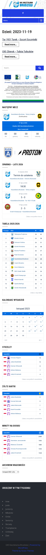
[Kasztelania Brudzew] (6, 117)
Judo (7, 505)
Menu (5, 20)
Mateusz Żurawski (17, 444)
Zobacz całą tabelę (36, 293)
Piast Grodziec (19, 255)
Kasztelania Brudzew (21, 259)
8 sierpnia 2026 (23, 172)
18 (35, 326)
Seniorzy (9, 520)
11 (35, 322)
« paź (5, 340)
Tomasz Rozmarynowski (19, 449)
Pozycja (5, 230)
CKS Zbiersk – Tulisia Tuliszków (17, 51)
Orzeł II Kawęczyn (20, 275)
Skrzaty (8, 524)
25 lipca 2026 (23, 194)
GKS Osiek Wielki (19, 271)
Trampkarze (10, 528)
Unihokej (9, 531)
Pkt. (41, 230)
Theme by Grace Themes (23, 550)
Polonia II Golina (19, 242)
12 (41, 322)
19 (41, 326)
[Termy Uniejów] (40, 116)
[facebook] (23, 13)
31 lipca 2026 (23, 183)
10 (29, 322)
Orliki (7, 516)
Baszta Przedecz (19, 250)
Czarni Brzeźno (19, 263)
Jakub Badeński (16, 362)
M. (36, 230)
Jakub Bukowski (16, 405)
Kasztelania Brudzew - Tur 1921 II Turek (23, 200)
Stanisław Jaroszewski (18, 440)
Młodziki (9, 513)
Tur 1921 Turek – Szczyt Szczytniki (19, 39)
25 (35, 331)
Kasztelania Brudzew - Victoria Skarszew (23, 179)
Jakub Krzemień (16, 374)
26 (41, 331)
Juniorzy (9, 509)
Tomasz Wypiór (16, 358)
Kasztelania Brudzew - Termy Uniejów (23, 114)
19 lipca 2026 (23, 205)
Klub (12, 230)
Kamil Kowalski (16, 409)
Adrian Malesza (16, 370)
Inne (7, 501)
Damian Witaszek (16, 366)
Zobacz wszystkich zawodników (32, 379)
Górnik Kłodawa (19, 246)
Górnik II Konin (19, 238)
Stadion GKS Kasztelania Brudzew (23, 126)
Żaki (7, 535)
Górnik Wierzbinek (20, 288)
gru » (40, 340)
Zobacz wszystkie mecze (34, 216)
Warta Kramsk (18, 279)
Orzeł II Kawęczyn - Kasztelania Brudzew (23, 211)
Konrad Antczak (16, 401)
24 (29, 331)
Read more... (11, 44)
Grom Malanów (19, 267)
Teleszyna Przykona (20, 234)
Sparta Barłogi (19, 283)
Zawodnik (6, 354)
